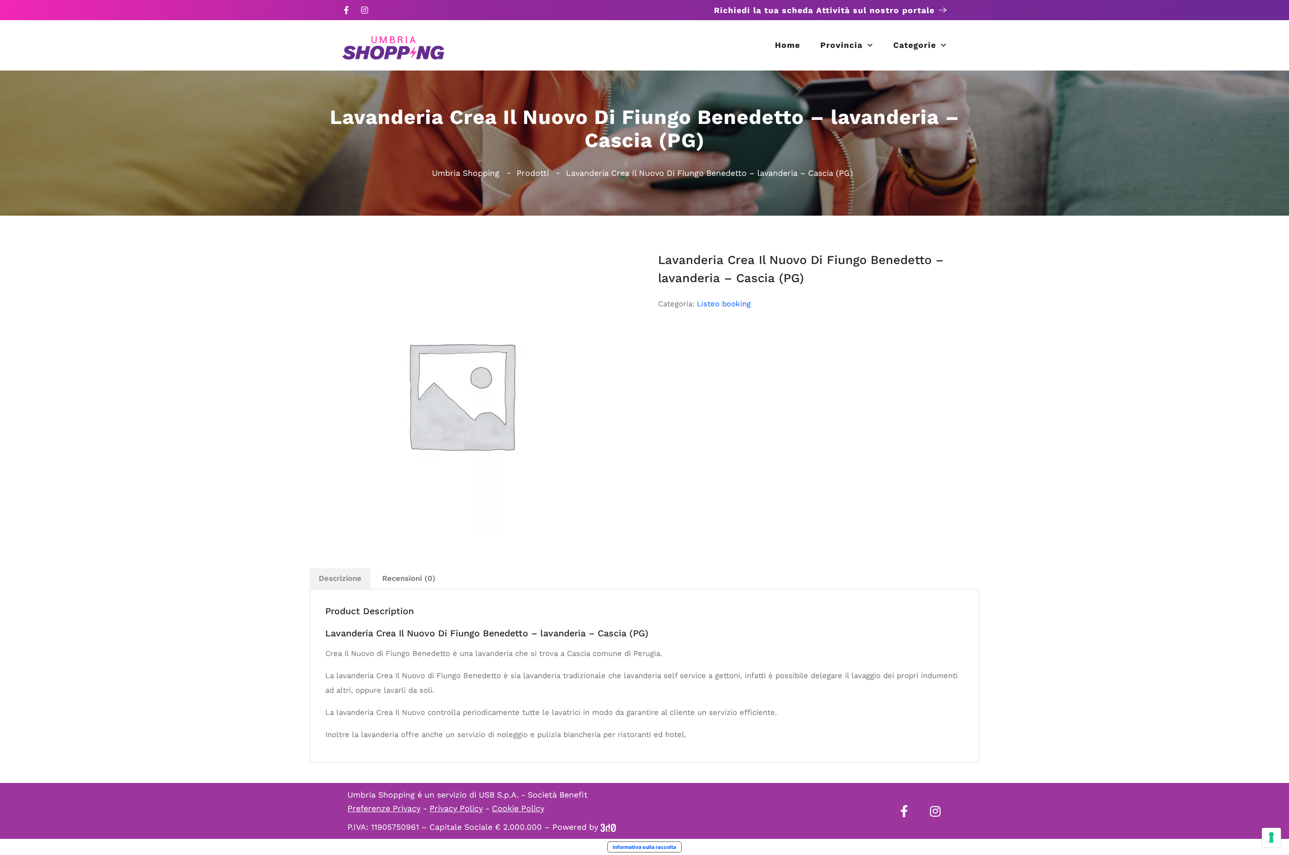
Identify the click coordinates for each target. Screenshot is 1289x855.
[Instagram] (365, 10)
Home (787, 45)
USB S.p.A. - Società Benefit (533, 795)
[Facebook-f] (346, 10)
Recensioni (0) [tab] (409, 578)
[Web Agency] (608, 827)
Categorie (914, 45)
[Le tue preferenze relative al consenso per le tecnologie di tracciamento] (1271, 837)
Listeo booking (724, 303)
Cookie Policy (518, 808)
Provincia (841, 45)
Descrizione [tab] (340, 578)
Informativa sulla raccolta (644, 847)
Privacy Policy (456, 808)
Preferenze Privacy (383, 808)
